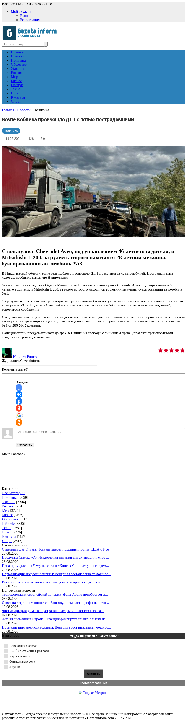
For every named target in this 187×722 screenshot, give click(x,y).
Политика (11, 130)
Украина (8, 502)
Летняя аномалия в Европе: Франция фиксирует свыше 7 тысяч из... (55, 619)
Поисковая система (23, 646)
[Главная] (31, 40)
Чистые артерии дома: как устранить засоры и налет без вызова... (53, 611)
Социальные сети (22, 662)
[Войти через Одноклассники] (19, 422)
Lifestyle (8, 523)
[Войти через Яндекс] (19, 408)
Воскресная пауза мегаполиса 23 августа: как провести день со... (52, 582)
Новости (24, 110)
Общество (10, 519)
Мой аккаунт (21, 11)
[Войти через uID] (19, 387)
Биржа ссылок (19, 656)
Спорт (7, 541)
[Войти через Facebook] (19, 401)
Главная (8, 110)
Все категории (13, 493)
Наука (6, 532)
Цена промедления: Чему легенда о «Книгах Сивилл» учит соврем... (55, 566)
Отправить (24, 445)
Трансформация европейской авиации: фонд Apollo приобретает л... (55, 594)
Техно (6, 528)
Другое (14, 667)
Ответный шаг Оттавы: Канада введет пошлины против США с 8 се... (57, 549)
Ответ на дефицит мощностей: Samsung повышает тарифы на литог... (56, 603)
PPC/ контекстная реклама (29, 651)
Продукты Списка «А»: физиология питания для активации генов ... (55, 557)
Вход (24, 16)
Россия (7, 506)
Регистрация (30, 20)
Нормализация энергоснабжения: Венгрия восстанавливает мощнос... (56, 574)
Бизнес (7, 515)
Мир (5, 510)
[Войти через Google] (19, 415)
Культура (9, 536)
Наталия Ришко (25, 356)
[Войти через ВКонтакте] (19, 394)
